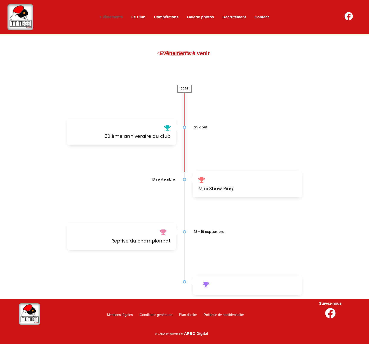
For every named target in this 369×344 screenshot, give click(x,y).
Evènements (111, 17)
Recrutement (234, 17)
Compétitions (166, 17)
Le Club (138, 17)
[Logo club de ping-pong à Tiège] (29, 314)
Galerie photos (200, 17)
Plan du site (188, 315)
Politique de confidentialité (224, 315)
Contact (262, 17)
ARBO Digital (196, 333)
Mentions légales (120, 315)
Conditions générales (156, 315)
